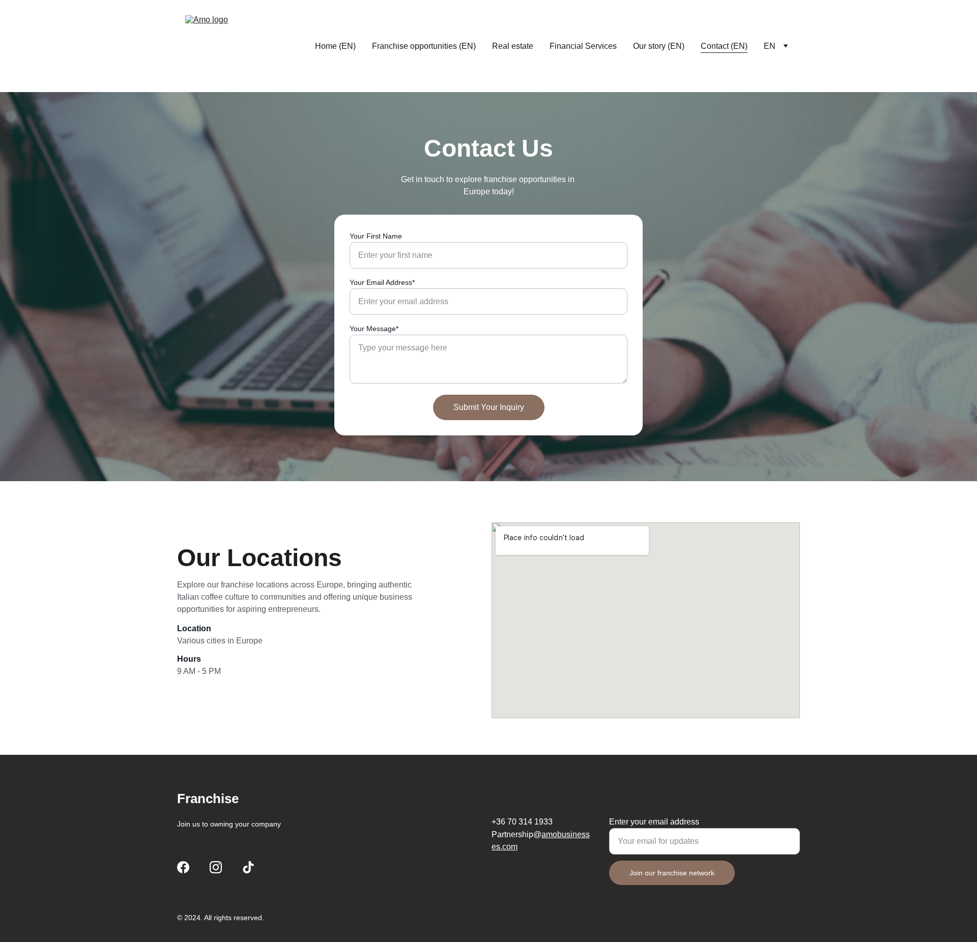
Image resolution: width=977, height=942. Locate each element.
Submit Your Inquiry (488, 407)
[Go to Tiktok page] (248, 867)
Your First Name (376, 236)
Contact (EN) (724, 46)
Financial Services (583, 46)
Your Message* (374, 329)
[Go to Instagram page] (216, 867)
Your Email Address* (382, 282)
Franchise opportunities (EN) (424, 46)
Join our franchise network (671, 873)
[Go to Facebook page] (183, 867)
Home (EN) (335, 46)
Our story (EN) (658, 46)
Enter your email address (654, 821)
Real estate (512, 46)
